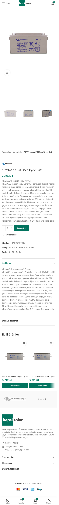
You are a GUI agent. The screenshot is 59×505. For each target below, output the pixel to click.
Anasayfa (6, 152)
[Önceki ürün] (3, 158)
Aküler (14, 248)
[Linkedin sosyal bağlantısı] (20, 252)
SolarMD (42, 399)
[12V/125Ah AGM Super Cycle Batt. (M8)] (42, 357)
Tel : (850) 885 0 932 (14, 447)
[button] (15, 385)
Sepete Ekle (21, 228)
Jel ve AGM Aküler (26, 248)
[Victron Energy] (15, 399)
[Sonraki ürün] (10, 158)
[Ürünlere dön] (7, 158)
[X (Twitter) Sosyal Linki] (13, 252)
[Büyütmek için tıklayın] (7, 73)
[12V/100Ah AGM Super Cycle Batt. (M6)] (15, 357)
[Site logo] (28, 3)
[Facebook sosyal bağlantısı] (9, 252)
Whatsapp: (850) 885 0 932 (17, 450)
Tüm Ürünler (17, 152)
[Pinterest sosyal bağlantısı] (16, 252)
